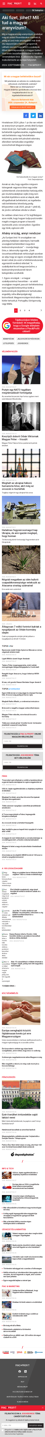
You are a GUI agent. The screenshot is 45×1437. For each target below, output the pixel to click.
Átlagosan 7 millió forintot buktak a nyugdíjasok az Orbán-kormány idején (21, 629)
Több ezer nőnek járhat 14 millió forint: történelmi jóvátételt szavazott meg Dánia (21, 724)
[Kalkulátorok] (29, 3)
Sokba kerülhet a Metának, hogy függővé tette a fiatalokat (25, 1291)
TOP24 (7, 646)
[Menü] (4, 3)
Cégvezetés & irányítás (14, 1229)
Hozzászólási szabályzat (22, 1392)
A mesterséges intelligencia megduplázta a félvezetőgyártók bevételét (25, 1198)
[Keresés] (41, 3)
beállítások (34, 1397)
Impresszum (22, 1377)
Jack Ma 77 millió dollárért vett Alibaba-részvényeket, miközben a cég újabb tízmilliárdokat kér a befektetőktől (27, 914)
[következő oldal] (40, 310)
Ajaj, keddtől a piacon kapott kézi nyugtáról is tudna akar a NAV (22, 830)
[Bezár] (43, 1408)
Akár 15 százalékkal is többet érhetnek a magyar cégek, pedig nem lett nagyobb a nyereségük (27, 964)
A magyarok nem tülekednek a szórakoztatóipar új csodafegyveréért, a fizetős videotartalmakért (22, 839)
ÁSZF (22, 1382)
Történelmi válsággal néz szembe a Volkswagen (22, 1268)
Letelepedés (8, 343)
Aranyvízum (8, 339)
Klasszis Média (22, 1402)
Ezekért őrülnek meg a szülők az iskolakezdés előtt (25, 1315)
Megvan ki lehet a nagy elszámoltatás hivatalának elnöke (21, 847)
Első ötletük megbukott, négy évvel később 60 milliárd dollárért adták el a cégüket (25, 891)
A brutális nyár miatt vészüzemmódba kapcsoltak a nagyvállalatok (27, 1258)
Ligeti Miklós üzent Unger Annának (16, 659)
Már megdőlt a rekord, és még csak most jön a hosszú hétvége (20, 1065)
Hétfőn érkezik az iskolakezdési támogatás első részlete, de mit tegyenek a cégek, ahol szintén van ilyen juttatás (22, 1274)
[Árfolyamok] (35, 3)
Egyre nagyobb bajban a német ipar (17, 1280)
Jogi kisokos (22, 343)
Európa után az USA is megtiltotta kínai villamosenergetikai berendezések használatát (25, 1186)
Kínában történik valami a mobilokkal (27, 1302)
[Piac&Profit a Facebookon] (19, 1371)
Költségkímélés (10, 993)
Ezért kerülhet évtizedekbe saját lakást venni (20, 1116)
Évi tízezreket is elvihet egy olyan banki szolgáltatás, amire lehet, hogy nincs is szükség (21, 1050)
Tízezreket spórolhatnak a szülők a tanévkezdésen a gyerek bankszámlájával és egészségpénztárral (22, 781)
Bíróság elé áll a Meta (12, 1325)
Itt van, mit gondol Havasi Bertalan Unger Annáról (21, 682)
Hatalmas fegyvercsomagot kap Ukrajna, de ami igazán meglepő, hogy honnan (20, 533)
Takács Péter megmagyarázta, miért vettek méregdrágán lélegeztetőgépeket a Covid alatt (20, 666)
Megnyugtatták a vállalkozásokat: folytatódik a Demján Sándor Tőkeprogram (20, 1137)
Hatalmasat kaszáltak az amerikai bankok (19, 1130)
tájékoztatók (22, 1397)
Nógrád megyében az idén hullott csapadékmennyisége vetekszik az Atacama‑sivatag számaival (21, 582)
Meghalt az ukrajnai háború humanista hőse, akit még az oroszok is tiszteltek (18, 486)
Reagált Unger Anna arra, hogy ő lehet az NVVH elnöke (20, 675)
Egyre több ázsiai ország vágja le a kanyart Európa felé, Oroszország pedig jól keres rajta (22, 694)
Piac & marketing (11, 1286)
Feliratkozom (22, 746)
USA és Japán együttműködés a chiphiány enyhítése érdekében (22, 790)
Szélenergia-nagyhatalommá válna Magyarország (22, 1057)
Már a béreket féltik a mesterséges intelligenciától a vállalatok (17, 1223)
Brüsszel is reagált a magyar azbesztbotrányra (21, 708)
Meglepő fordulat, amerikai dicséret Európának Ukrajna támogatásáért (21, 798)
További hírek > (8, 986)
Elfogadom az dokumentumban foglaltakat (23, 1432)
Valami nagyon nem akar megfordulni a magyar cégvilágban (27, 1234)
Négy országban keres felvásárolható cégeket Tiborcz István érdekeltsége (27, 874)
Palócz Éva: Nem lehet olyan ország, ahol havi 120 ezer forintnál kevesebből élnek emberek (22, 1146)
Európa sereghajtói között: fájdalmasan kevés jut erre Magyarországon (16, 1033)
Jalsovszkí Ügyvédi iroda (28, 339)
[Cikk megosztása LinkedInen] (40, 115)
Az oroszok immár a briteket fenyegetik (18, 823)
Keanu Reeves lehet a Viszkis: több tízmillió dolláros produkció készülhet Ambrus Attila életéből (24, 936)
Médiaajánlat (22, 1387)
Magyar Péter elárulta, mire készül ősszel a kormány (19, 716)
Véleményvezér (10, 351)
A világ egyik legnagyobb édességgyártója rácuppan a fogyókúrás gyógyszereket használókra (20, 1216)
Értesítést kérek (35, 1425)
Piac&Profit (34, 65)
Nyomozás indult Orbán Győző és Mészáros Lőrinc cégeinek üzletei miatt (22, 651)
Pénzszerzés (8, 1077)
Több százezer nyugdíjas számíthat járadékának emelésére (21, 807)
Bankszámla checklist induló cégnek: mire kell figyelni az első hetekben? (27, 1246)
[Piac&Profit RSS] (25, 1371)
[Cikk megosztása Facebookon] (26, 115)
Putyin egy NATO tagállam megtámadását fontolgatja (17, 391)
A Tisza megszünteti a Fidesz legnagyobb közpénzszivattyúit (18, 815)
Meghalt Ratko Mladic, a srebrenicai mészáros (21, 701)
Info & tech (8, 1168)
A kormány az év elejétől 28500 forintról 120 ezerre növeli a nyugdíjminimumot (22, 856)
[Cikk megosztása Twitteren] (33, 115)
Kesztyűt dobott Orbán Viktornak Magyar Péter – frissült (20, 438)
